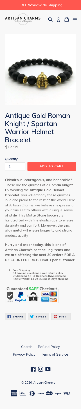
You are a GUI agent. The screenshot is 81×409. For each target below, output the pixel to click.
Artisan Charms (44, 382)
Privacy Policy (24, 354)
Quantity (11, 159)
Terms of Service (54, 354)
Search (26, 346)
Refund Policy (49, 346)
